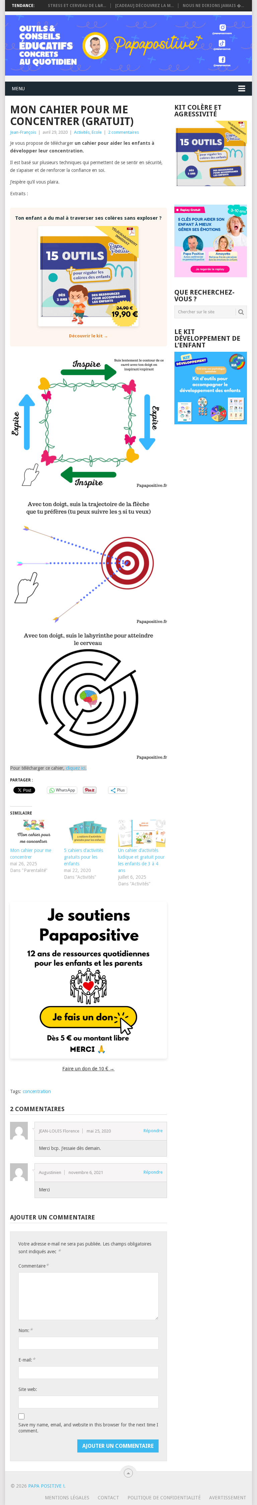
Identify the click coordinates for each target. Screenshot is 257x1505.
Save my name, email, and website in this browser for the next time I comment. (88, 1427)
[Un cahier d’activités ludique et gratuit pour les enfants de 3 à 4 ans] (141, 833)
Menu (18, 88)
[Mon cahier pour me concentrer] (33, 833)
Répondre (153, 1130)
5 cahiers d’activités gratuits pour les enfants (83, 857)
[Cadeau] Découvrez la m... (144, 5)
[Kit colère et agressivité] (210, 191)
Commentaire (33, 1266)
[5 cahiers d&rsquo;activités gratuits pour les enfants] (87, 833)
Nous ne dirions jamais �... (213, 5)
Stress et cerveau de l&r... (77, 5)
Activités (82, 132)
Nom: (25, 1330)
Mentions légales (67, 1497)
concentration (37, 1091)
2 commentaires (123, 132)
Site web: (27, 1389)
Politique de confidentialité (164, 1497)
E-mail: (26, 1360)
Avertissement (227, 1497)
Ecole (97, 132)
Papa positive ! (46, 1486)
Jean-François (23, 132)
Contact (108, 1497)
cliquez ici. (76, 768)
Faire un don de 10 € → (88, 1069)
